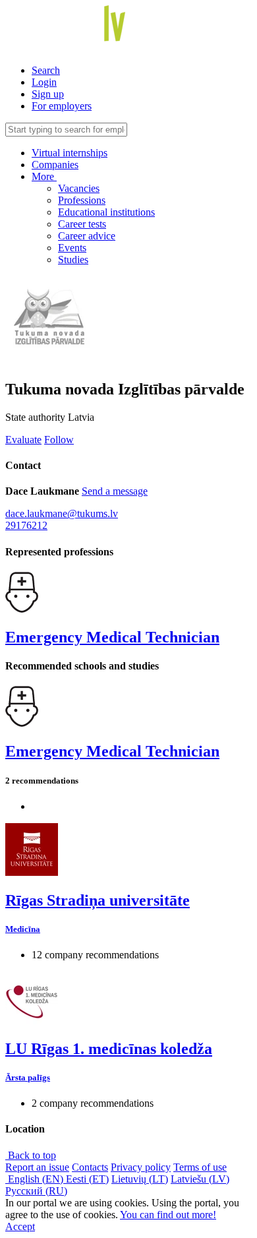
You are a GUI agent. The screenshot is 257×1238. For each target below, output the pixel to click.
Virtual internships (69, 152)
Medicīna (22, 929)
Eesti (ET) (87, 1179)
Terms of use (200, 1167)
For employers (62, 105)
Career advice (86, 235)
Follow (59, 439)
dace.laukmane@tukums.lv (61, 513)
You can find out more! (168, 1214)
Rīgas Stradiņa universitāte (97, 900)
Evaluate (23, 439)
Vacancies (79, 188)
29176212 (26, 525)
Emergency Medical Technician (112, 637)
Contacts (90, 1167)
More (44, 176)
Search (46, 70)
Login (44, 82)
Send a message (115, 491)
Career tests (82, 224)
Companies (55, 164)
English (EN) (35, 1179)
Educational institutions (106, 212)
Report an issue (37, 1167)
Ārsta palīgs (27, 1077)
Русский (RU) (36, 1190)
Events (72, 247)
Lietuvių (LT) (139, 1179)
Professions (81, 200)
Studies (73, 259)
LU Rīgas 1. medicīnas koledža (108, 1048)
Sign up (48, 94)
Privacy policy (141, 1167)
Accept (20, 1226)
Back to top (30, 1155)
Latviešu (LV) (200, 1179)
